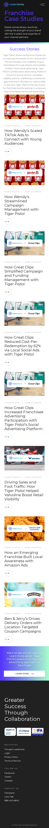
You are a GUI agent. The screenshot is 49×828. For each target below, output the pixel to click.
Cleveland (9, 793)
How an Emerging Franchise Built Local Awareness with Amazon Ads (23, 558)
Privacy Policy (11, 757)
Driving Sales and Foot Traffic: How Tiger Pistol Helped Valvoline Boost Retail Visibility (23, 490)
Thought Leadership (14, 749)
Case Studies (33, 126)
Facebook (9, 773)
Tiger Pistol (12, 126)
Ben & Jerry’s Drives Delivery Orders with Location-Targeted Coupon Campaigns (23, 624)
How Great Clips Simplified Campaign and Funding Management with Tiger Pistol (23, 275)
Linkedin (8, 780)
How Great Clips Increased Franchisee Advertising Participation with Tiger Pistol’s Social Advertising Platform (23, 418)
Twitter (7, 777)
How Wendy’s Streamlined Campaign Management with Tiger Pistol (21, 205)
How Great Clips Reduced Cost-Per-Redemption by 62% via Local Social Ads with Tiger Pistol (22, 345)
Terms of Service (12, 761)
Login (7, 753)
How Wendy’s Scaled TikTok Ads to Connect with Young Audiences (23, 136)
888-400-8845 (11, 800)
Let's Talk (9, 797)
